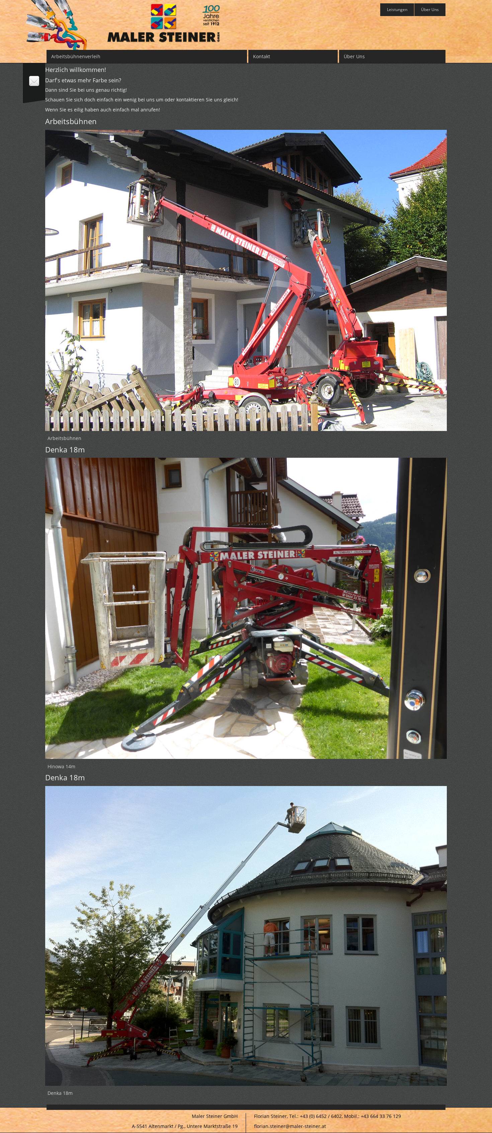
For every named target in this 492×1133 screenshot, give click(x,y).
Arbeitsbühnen (64, 438)
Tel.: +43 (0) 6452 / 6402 (315, 1116)
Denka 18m (60, 1093)
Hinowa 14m (61, 766)
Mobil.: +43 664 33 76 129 (372, 1116)
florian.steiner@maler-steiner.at (290, 1126)
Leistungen (397, 9)
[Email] (34, 82)
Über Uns (430, 9)
